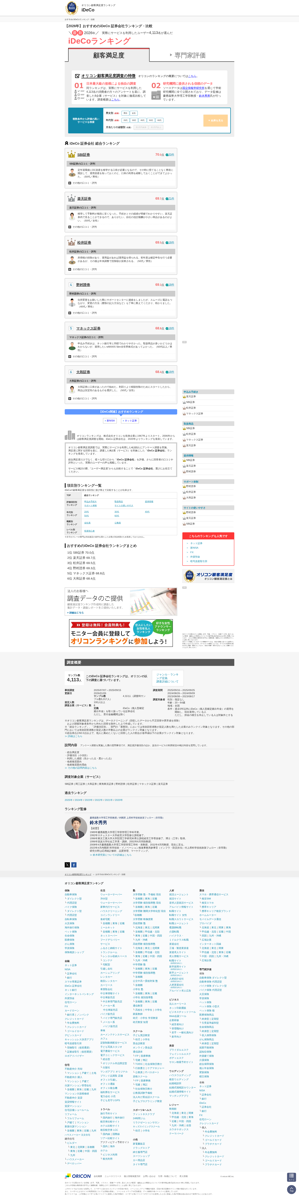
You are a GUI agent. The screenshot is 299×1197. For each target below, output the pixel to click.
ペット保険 (71, 931)
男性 (125, 113)
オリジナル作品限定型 (115, 1063)
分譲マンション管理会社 (78, 1085)
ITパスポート (152, 1072)
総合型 (106, 1059)
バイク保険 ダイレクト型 (213, 985)
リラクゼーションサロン (146, 1122)
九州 (93, 1089)
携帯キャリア (209, 906)
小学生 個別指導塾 (143, 997)
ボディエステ (176, 1058)
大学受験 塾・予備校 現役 (147, 894)
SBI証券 (83, 155)
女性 (134, 113)
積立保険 (204, 1076)
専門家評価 (190, 55)
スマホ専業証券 (73, 981)
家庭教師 (138, 1014)
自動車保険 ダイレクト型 (213, 977)
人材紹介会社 (176, 979)
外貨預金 (195, 556)
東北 (72, 1147)
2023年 (89, 800)
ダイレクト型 (74, 898)
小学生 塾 (138, 989)
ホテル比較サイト (110, 1125)
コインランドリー (110, 915)
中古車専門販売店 (112, 1001)
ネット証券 (131, 420)
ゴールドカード (75, 1031)
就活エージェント (179, 894)
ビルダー (72, 1142)
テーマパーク (176, 1133)
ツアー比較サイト (110, 1138)
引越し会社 (106, 968)
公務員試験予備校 (142, 1092)
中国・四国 (91, 1151)
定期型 (215, 1018)
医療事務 (146, 1055)
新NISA (111, 420)
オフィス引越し (108, 1079)
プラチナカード (213, 1144)
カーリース (106, 985)
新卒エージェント (179, 973)
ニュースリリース (113, 1176)
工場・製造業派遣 (179, 948)
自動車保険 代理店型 (210, 981)
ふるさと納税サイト (111, 948)
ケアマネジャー (155, 1068)
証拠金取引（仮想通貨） (80, 1051)
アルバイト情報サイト (181, 906)
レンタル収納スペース (115, 956)
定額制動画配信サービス (113, 1042)
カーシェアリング (110, 972)
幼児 (137, 1039)
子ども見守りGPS (110, 1100)
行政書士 (140, 1068)
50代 (151, 120)
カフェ (104, 1038)
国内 (105, 1146)
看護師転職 (175, 927)
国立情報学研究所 (193, 88)
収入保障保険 (209, 1035)
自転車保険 (71, 919)
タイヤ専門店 (140, 1164)
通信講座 (138, 1051)
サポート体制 (90, 505)
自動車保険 (71, 894)
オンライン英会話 (142, 1047)
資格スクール (140, 1076)
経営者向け (178, 1024)
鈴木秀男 (204, 95)
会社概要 (98, 1176)
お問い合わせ (149, 1176)
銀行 (69, 977)
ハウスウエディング (180, 1075)
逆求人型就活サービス (181, 902)
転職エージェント (179, 923)
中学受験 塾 (139, 964)
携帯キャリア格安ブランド (216, 911)
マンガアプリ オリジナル (114, 1071)
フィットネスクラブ (144, 1114)
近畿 (86, 1089)
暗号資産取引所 (198, 561)
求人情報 (183, 1176)
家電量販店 (139, 1143)
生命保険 (69, 935)
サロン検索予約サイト (181, 1062)
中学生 (148, 1009)
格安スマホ (208, 902)
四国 (204, 935)
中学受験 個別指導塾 (144, 972)
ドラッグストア (141, 1147)
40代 (142, 120)
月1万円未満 (141, 127)
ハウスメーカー (75, 1159)
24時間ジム (139, 1118)
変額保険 (204, 1072)
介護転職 (174, 931)
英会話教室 (139, 1043)
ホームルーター (207, 915)
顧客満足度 (108, 55)
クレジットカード (74, 1018)
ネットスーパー (108, 935)
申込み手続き (90, 501)
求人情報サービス (179, 956)
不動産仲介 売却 (73, 1068)
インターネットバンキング (79, 994)
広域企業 (206, 939)
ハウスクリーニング (111, 911)
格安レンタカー (108, 981)
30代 (134, 120)
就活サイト (175, 898)
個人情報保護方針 (132, 1176)
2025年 (69, 800)
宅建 (137, 1060)
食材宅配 (105, 919)
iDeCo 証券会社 (73, 985)
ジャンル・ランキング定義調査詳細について (167, 678)
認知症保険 (205, 1051)
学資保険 (69, 948)
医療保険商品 (206, 1014)
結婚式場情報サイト (180, 1091)
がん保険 (69, 944)
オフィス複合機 (108, 1088)
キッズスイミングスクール (146, 1126)
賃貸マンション (73, 1106)
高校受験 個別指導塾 (144, 944)
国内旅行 (107, 1117)
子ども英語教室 (141, 1035)
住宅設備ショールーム (77, 1110)
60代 (159, 120)
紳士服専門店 (140, 1152)
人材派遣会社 (176, 985)
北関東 (81, 1147)
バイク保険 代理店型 (210, 990)
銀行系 (70, 1014)
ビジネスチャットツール (182, 1012)
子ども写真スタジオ (111, 1046)
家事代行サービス (110, 906)
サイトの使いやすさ (124, 505)
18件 (171, 242)
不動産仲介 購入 (73, 1077)
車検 (102, 1030)
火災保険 (69, 923)
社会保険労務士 (153, 1064)
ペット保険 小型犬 (209, 1006)
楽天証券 (84, 199)
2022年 (99, 800)
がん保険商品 (206, 1039)
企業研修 (174, 1020)
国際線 (116, 1134)
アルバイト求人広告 (180, 990)
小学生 (158, 1009)
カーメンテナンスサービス (114, 1034)
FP (136, 1055)
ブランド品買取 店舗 (111, 1075)
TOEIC (139, 1064)
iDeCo (202, 1103)
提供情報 (149, 501)
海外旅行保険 (72, 927)
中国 (228, 931)
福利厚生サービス (110, 1092)
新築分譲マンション (76, 1126)
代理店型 (72, 902)
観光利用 (107, 1158)
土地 (93, 1073)
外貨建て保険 (206, 1055)
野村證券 (83, 285)
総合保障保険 (206, 1064)
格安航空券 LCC (109, 1129)
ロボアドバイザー (74, 1055)
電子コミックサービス (112, 1055)
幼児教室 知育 (140, 1022)
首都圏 (70, 1089)
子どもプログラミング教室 (147, 1101)
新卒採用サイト (177, 967)
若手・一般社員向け (182, 1032)
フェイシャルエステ (180, 1054)
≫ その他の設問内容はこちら (81, 767)
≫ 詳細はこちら (73, 736)
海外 (112, 1146)
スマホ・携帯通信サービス (213, 894)
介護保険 (204, 1060)
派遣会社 (174, 944)
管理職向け (178, 1028)
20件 (171, 154)
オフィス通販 (107, 1083)
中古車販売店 (107, 997)
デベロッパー (74, 1163)
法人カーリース (177, 1003)
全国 (188, 1125)
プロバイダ (205, 923)
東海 (79, 1089)
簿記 (145, 1060)
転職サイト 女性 (178, 915)
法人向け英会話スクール (146, 1097)
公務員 (118, 523)
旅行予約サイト (108, 1113)
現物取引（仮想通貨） (79, 1047)
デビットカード (73, 1035)
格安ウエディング (179, 1079)
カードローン (72, 1010)
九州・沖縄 (141, 939)
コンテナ (107, 960)
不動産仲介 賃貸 (73, 1097)
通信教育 (138, 1005)
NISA (67, 969)
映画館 (172, 1108)
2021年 (109, 800)
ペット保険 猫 (207, 1010)
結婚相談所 (175, 1083)
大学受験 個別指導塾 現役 (147, 902)
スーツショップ (141, 1156)
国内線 (106, 1134)
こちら (192, 76)
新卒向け (176, 1036)
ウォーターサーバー (111, 894)
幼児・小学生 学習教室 (145, 1018)
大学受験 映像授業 (143, 919)
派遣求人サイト (177, 952)
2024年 (79, 800)
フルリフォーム (75, 1118)
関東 (191, 1113)
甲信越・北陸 (152, 931)
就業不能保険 (206, 1047)
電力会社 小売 (108, 1096)
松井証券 (84, 242)
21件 (171, 198)
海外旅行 (120, 1117)
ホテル (104, 1150)
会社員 (87, 523)
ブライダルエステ (179, 1049)
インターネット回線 (210, 944)
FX (191, 552)
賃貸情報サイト (73, 1101)
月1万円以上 (156, 127)
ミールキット (107, 927)
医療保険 (69, 939)
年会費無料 (73, 1022)
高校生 (139, 1009)
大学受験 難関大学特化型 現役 (149, 911)
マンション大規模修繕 (77, 1093)
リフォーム (71, 1114)
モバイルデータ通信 (210, 919)
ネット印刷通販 (177, 1008)
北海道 (139, 927)
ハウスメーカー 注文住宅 (77, 1135)
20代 (126, 120)
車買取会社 (106, 989)
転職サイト (175, 911)
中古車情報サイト (110, 993)
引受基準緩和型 (210, 1022)
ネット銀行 (71, 990)
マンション (73, 1073)
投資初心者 (89, 531)
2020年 (119, 800)
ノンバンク (83, 1014)
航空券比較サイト (110, 1121)
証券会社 (72, 973)
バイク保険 (71, 906)
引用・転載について (167, 1176)
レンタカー (106, 976)
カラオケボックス (179, 1129)
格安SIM (206, 898)
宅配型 (106, 964)
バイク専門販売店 (112, 1018)
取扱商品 (119, 501)
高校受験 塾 (139, 923)
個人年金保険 (206, 1068)
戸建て (85, 1073)
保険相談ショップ (74, 952)
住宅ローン (71, 1002)
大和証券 (83, 372)
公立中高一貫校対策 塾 (145, 981)
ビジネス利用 (110, 1154)
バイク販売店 (107, 1014)
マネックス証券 (88, 328)
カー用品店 (139, 1160)
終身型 (205, 1018)
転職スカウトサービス (181, 919)
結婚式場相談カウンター (182, 1087)
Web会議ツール (177, 1016)
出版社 (106, 1067)
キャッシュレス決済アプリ (79, 1039)
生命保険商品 (206, 1027)
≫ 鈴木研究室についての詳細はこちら (111, 854)
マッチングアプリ (179, 1095)
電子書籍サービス (110, 1051)
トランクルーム (108, 952)
